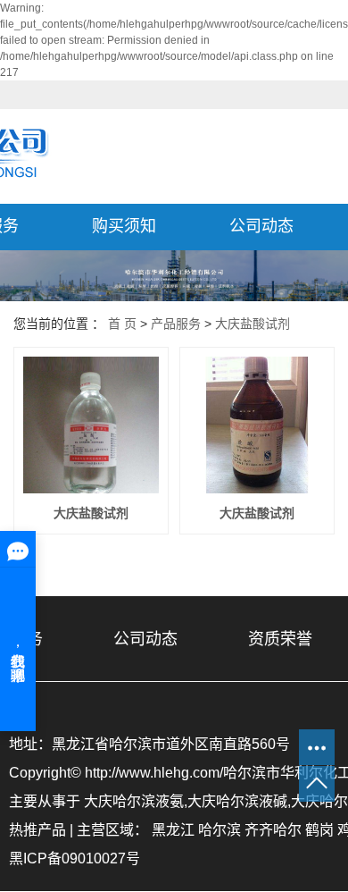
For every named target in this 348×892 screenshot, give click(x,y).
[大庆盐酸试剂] (91, 424)
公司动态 (261, 226)
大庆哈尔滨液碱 (237, 801)
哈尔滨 (219, 829)
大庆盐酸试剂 (252, 323)
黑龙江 (173, 829)
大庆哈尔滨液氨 (134, 801)
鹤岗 (319, 829)
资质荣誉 (280, 639)
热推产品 (37, 829)
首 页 (122, 323)
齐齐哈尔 (273, 829)
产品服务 (176, 323)
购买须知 (124, 226)
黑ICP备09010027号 (74, 858)
